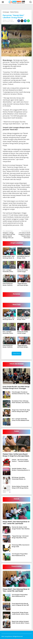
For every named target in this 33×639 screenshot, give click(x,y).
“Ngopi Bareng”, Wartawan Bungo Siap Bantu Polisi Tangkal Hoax (22, 284)
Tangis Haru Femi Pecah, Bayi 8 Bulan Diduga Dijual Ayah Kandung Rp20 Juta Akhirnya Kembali (21, 410)
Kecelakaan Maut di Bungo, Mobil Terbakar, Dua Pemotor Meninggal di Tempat (23, 257)
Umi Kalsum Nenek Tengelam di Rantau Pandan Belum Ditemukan (24, 234)
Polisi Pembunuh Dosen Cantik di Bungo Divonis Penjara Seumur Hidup (8, 284)
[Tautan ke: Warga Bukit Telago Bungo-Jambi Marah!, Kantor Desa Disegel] (6, 615)
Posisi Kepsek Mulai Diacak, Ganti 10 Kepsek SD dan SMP (20, 604)
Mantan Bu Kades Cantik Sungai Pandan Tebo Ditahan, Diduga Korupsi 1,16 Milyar (22, 270)
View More (16, 353)
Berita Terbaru (6, 21)
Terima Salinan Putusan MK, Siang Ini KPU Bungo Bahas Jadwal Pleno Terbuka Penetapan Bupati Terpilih (20, 487)
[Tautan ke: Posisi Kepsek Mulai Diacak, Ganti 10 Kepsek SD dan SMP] (6, 606)
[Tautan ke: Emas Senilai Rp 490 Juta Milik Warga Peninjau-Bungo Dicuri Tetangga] (16, 376)
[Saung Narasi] (17, 2)
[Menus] (2, 2)
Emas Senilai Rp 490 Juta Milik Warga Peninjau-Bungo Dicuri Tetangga (16, 387)
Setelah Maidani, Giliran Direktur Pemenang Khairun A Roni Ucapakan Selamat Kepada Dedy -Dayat (21, 469)
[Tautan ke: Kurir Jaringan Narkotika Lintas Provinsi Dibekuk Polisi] (6, 421)
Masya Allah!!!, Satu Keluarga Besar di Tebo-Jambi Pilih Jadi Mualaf (9, 257)
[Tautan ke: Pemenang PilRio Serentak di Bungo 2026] (6, 548)
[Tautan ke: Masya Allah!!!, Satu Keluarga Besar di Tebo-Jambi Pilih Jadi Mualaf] (16, 511)
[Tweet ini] (22, 20)
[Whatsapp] (28, 20)
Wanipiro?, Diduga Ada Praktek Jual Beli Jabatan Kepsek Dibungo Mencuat (9, 234)
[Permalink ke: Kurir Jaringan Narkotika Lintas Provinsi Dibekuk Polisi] (9, 264)
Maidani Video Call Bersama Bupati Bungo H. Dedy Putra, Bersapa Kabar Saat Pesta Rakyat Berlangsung (16, 455)
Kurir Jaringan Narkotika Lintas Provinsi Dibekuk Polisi (8, 270)
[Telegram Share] (25, 20)
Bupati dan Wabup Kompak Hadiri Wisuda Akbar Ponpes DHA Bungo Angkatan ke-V (20, 622)
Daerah (12, 21)
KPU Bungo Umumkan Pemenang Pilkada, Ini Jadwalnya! (18, 478)
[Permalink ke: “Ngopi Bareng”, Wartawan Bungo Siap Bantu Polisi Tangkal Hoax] (23, 278)
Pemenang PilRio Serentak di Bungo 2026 (20, 545)
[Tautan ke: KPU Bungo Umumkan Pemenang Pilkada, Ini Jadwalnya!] (6, 480)
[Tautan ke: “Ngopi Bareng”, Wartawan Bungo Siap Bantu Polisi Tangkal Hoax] (6, 539)
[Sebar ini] (18, 20)
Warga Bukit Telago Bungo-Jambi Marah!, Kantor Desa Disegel (20, 613)
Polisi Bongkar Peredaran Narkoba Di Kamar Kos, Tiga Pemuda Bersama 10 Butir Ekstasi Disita (20, 392)
